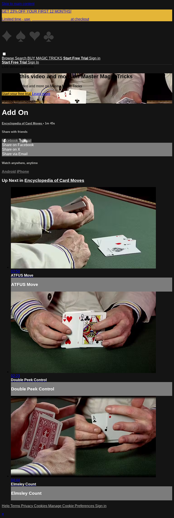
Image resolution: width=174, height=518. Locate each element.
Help (6, 506)
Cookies (41, 506)
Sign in (94, 58)
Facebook (10, 141)
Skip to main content (18, 4)
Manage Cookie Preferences (71, 506)
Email (26, 141)
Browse (8, 58)
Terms (15, 506)
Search (21, 58)
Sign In (33, 62)
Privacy (27, 506)
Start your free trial (17, 94)
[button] (4, 53)
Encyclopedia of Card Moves (22, 123)
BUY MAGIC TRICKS (44, 58)
